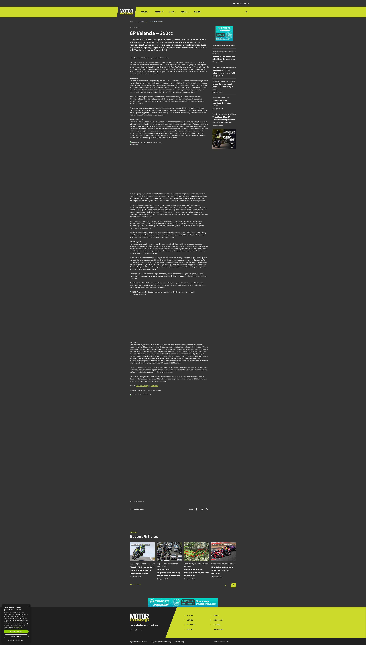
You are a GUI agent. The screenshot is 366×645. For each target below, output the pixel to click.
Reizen (184, 12)
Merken (197, 12)
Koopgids (191, 625)
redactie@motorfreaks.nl (144, 625)
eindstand (154, 386)
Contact (246, 3)
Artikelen (141, 21)
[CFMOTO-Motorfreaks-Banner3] (224, 139)
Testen (158, 12)
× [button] (28, 606)
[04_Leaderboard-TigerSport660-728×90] (183, 602)
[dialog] (16, 623)
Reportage (218, 620)
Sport (171, 12)
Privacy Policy (179, 642)
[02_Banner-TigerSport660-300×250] (224, 33)
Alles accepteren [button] (16, 631)
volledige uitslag (142, 386)
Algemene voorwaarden (138, 642)
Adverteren (237, 3)
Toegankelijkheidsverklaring (160, 642)
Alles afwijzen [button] (16, 636)
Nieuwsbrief (218, 629)
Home (131, 21)
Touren (217, 625)
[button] (16, 640)
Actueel (144, 12)
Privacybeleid (18, 627)
